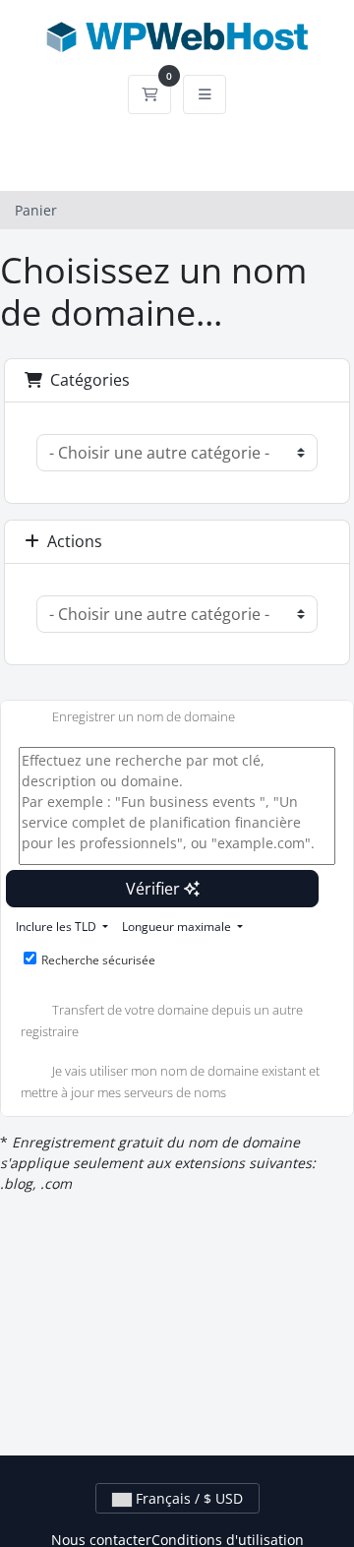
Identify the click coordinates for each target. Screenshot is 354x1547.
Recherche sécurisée (98, 960)
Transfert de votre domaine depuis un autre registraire (162, 1021)
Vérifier (155, 888)
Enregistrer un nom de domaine (143, 717)
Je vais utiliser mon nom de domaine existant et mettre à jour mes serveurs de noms (170, 1081)
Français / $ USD (187, 1498)
